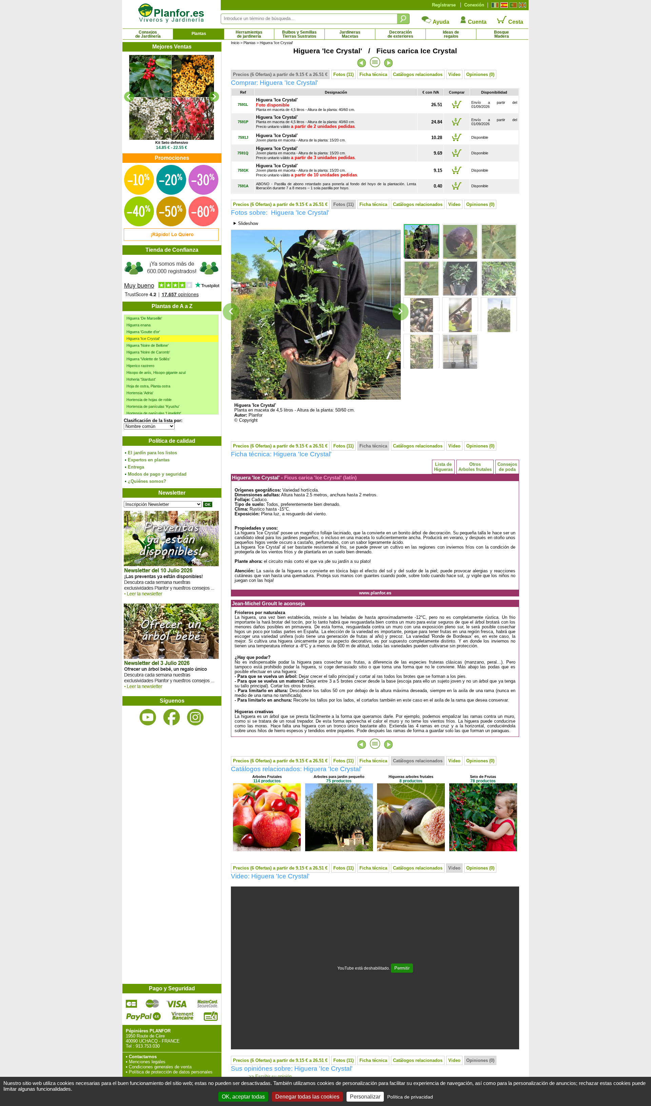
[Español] (503, 5)
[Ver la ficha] (207, 97)
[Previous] (129, 97)
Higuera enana (138, 325)
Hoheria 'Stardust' (141, 379)
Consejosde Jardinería (148, 34)
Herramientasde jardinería (249, 34)
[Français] (494, 5)
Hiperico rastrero (140, 366)
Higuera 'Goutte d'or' (143, 332)
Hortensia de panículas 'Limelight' (153, 413)
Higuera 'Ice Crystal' (143, 339)
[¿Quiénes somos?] (171, 278)
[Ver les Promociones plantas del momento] (171, 239)
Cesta (515, 22)
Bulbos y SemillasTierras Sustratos (299, 34)
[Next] (214, 97)
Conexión (474, 4)
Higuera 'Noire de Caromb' (148, 352)
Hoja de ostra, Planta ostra (148, 386)
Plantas (199, 33)
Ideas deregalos (451, 34)
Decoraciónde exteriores (400, 34)
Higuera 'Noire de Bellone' (147, 345)
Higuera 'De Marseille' (144, 318)
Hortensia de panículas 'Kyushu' (152, 406)
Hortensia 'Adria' (139, 393)
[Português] (512, 5)
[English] (521, 5)
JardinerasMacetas (349, 34)
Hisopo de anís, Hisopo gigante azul (155, 372)
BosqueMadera (501, 34)
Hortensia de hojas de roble (149, 400)
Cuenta (477, 22)
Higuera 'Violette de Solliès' (148, 359)
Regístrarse (444, 4)
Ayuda (440, 22)
